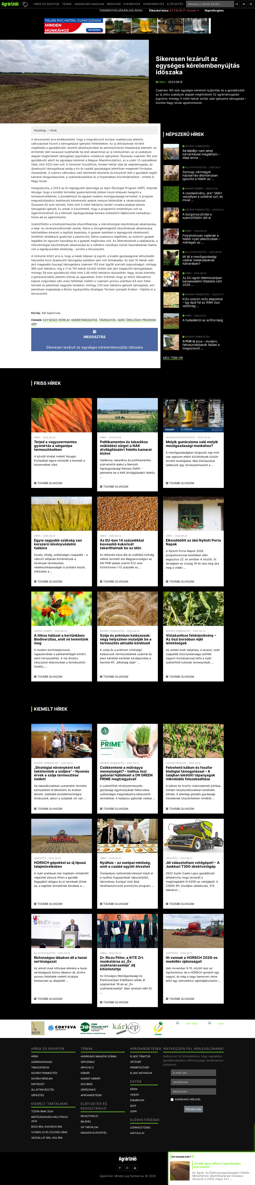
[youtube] (135, 1168)
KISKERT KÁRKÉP (90, 1078)
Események (137, 1100)
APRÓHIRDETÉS (153, 4)
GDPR (133, 1111)
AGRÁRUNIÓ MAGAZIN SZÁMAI (98, 1056)
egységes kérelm (56, 320)
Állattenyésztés (42, 1089)
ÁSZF (133, 1105)
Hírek (161, 82)
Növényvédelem (41, 1078)
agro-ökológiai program (136, 320)
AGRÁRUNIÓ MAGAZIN (89, 4)
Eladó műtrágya (141, 1072)
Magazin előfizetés (94, 1132)
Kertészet (38, 1084)
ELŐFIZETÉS (175, 4)
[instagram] (127, 1168)
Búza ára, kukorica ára (46, 1126)
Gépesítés (37, 1095)
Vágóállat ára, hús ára (46, 1137)
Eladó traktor (140, 1056)
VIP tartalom (89, 1127)
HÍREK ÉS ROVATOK (46, 4)
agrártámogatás (84, 320)
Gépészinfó (88, 1089)
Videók (134, 1094)
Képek (134, 1089)
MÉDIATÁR (114, 4)
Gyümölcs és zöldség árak (49, 1132)
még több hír (173, 357)
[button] (24, 4)
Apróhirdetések (91, 1095)
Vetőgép (135, 1061)
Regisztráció (89, 1116)
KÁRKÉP (85, 1072)
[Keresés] (237, 4)
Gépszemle (88, 1061)
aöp (34, 324)
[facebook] (119, 1168)
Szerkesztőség (140, 1127)
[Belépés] (244, 4)
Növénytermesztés (44, 1072)
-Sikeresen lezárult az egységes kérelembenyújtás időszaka (94, 342)
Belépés (86, 1121)
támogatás (107, 320)
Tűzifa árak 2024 (42, 1111)
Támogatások (40, 1067)
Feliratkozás (193, 1109)
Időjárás (87, 1084)
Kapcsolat (137, 1133)
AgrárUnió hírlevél (188, 1099)
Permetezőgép (139, 1067)
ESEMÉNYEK (132, 4)
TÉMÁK (67, 4)
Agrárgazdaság (41, 1061)
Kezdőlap (40, 130)
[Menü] (251, 4)
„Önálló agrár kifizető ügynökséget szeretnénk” (217, 1165)
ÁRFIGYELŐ (87, 1067)
